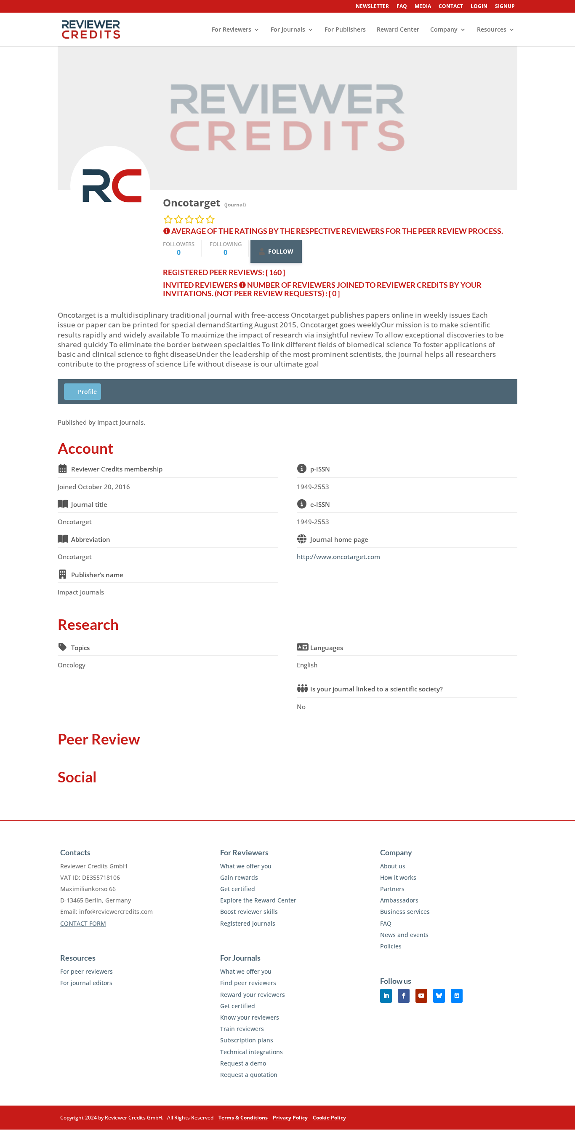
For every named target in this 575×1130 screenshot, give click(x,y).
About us (392, 866)
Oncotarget (191, 202)
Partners (392, 889)
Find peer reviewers (248, 983)
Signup (505, 7)
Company (444, 30)
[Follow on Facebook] (404, 996)
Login (479, 7)
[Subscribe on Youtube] (421, 996)
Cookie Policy (329, 1117)
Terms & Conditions (243, 1117)
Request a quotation (248, 1075)
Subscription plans (246, 1040)
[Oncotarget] (110, 186)
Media (423, 7)
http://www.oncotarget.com (338, 556)
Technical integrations (251, 1052)
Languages (326, 647)
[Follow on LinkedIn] (386, 996)
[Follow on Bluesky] (439, 996)
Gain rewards (239, 877)
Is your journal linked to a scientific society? (376, 689)
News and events (404, 935)
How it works (398, 877)
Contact (451, 7)
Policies (391, 946)
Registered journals (247, 923)
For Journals (288, 30)
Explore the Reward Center (258, 900)
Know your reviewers (249, 1017)
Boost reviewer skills (249, 912)
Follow (280, 251)
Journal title (89, 504)
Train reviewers (242, 1029)
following (226, 248)
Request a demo (243, 1063)
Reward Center (398, 30)
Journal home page (339, 539)
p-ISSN (320, 469)
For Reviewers (231, 30)
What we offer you (246, 866)
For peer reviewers (86, 971)
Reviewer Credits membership (116, 469)
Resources (491, 30)
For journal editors (86, 983)
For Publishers (345, 30)
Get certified (237, 889)
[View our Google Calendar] (457, 996)
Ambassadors (399, 900)
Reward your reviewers (252, 995)
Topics (80, 647)
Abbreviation (90, 539)
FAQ (402, 7)
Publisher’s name (97, 574)
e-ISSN (320, 504)
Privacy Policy (291, 1117)
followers (178, 248)
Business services (405, 912)
